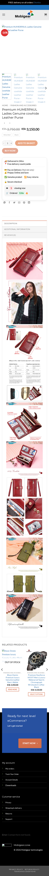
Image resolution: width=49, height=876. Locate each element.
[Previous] (6, 47)
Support (8, 819)
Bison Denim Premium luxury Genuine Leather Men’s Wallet (13, 678)
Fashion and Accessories (23, 105)
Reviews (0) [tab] (10, 235)
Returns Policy (32, 869)
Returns (8, 813)
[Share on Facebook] (9, 202)
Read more (12, 689)
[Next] (42, 47)
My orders (9, 768)
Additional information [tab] (17, 229)
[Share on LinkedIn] (29, 202)
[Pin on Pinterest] (24, 202)
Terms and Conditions (25, 871)
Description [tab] (10, 223)
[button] (3, 14)
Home (5, 105)
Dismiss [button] (37, 2)
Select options (36, 694)
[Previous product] (10, 123)
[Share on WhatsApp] (4, 202)
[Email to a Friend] (19, 202)
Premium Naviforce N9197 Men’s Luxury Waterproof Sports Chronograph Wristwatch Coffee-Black (36, 681)
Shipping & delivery (13, 808)
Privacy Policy (16, 869)
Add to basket (26, 143)
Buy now (10, 150)
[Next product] (4, 123)
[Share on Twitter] (14, 202)
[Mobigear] (24, 14)
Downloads (10, 785)
